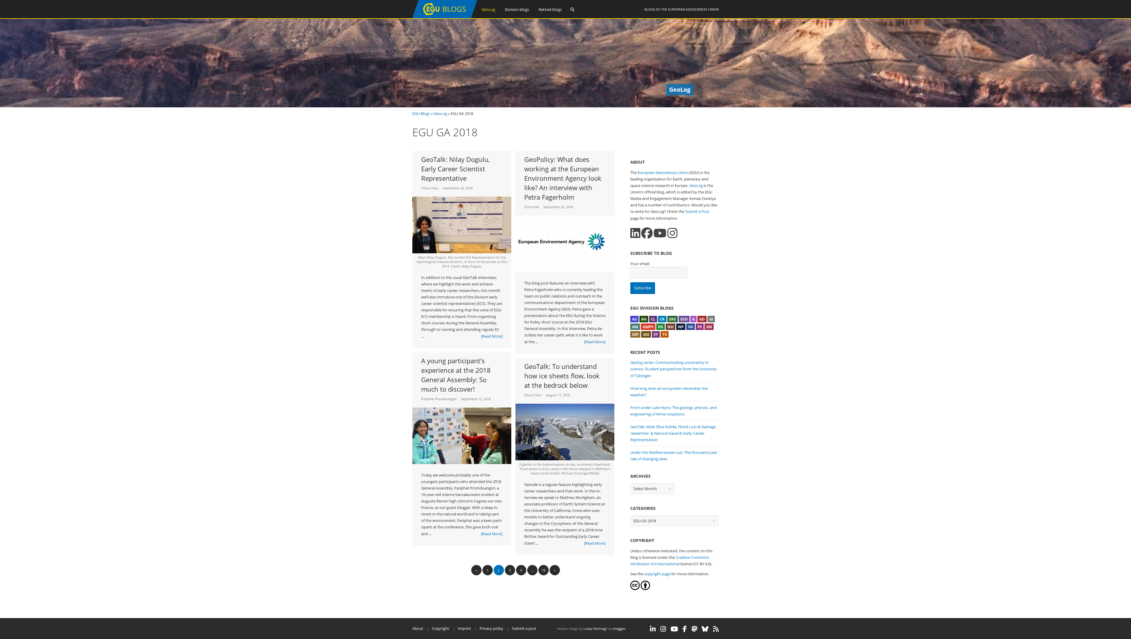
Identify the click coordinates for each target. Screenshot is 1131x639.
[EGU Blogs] (444, 16)
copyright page (657, 573)
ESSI (684, 319)
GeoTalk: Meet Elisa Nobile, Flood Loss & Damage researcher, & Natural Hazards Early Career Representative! (673, 433)
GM (635, 326)
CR (662, 319)
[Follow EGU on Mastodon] (694, 629)
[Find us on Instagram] (672, 233)
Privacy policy (491, 628)
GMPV (648, 326)
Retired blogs (550, 9)
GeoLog (488, 9)
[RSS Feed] (716, 629)
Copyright (440, 628)
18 (543, 570)
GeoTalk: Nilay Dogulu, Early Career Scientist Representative (455, 169)
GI (711, 319)
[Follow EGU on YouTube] (674, 629)
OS (690, 326)
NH (670, 326)
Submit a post (524, 628)
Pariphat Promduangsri (439, 399)
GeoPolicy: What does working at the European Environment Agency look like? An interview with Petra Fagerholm (562, 178)
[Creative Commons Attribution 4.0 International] (635, 588)
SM (709, 326)
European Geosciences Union (693, 9)
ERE (672, 319)
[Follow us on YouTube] (660, 233)
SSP (635, 334)
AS (634, 319)
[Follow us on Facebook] (647, 233)
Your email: (640, 263)
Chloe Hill (531, 207)
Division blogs (517, 9)
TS (664, 334)
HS (660, 326)
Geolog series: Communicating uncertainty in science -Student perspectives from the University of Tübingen (673, 369)
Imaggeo (619, 628)
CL (653, 319)
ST (656, 334)
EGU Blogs (421, 113)
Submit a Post (697, 211)
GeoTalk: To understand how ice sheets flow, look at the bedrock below (562, 376)
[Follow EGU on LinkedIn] (653, 629)
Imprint (464, 628)
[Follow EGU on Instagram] (663, 629)
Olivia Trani (430, 188)
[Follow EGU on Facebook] (685, 629)
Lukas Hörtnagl (594, 628)
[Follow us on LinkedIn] (635, 233)
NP (681, 326)
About (417, 628)
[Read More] (491, 336)
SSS (646, 334)
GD (702, 319)
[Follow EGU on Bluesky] (705, 629)
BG (643, 319)
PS (699, 326)
